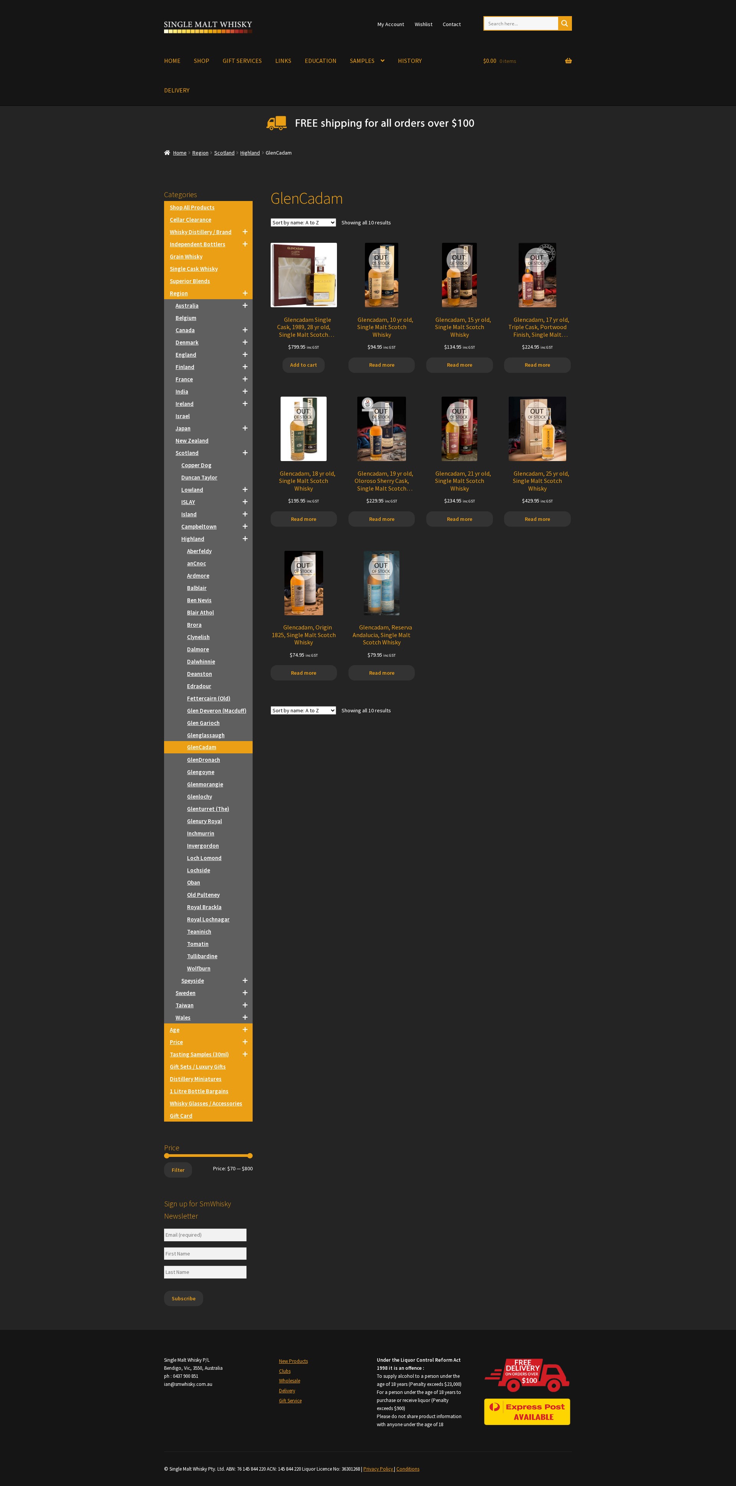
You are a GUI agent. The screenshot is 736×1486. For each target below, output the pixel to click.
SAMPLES (362, 60)
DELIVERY (176, 90)
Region (200, 152)
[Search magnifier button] (564, 23)
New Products (293, 1361)
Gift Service (290, 1400)
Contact (452, 24)
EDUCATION (321, 60)
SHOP (201, 60)
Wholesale (289, 1380)
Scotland (224, 152)
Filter (178, 1169)
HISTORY (410, 60)
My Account (391, 24)
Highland (250, 152)
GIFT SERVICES (242, 60)
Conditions (407, 1469)
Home (180, 152)
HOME (172, 60)
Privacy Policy (378, 1469)
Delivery (287, 1390)
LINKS (283, 60)
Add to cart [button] (303, 364)
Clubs (285, 1371)
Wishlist (423, 24)
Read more (381, 364)
